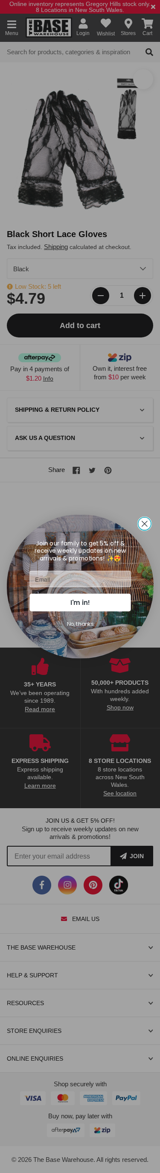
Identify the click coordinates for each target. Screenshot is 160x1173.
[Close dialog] (144, 524)
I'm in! (80, 602)
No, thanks (80, 624)
